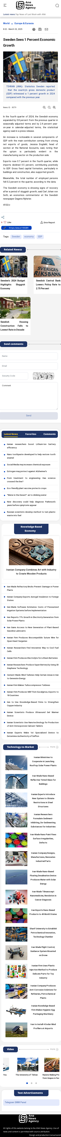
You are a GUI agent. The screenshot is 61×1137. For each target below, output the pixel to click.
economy (29, 236)
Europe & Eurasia (24, 23)
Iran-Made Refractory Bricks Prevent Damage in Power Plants (33, 588)
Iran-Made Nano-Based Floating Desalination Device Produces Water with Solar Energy (43, 878)
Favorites (30, 434)
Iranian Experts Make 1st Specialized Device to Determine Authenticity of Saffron (33, 734)
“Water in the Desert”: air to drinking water (26, 495)
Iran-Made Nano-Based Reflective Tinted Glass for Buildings (43, 780)
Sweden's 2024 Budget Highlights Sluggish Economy (12, 284)
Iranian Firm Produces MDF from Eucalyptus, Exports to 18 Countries (33, 694)
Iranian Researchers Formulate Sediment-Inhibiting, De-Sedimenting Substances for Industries (43, 820)
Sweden (16, 236)
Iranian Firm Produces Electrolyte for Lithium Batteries (32, 658)
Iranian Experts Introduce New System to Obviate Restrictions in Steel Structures (43, 800)
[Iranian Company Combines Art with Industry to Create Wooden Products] (31, 552)
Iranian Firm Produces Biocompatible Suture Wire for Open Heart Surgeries (33, 639)
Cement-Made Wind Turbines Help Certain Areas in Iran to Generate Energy (33, 677)
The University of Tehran (19, 1075)
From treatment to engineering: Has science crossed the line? (31, 480)
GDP (40, 236)
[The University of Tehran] (20, 1065)
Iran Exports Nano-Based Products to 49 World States (43, 912)
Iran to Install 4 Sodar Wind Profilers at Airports (43, 1026)
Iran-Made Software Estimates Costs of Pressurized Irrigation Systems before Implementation (33, 609)
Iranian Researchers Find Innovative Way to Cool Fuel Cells (33, 649)
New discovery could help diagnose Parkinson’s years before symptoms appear (31, 503)
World (6, 23)
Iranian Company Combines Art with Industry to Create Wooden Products (31, 572)
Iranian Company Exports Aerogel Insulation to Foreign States (33, 598)
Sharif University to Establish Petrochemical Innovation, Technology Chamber (43, 933)
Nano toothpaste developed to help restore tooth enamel (31, 456)
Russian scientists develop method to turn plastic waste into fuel (31, 514)
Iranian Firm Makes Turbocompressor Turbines (28, 685)
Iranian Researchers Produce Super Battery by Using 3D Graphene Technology (33, 666)
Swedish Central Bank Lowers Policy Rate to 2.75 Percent (48, 284)
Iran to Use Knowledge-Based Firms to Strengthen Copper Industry (33, 704)
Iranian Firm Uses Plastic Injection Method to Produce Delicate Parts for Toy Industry (43, 972)
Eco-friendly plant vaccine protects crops (26, 488)
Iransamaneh (55, 1135)
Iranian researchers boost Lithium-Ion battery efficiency (31, 446)
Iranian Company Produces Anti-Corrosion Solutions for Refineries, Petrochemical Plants (43, 992)
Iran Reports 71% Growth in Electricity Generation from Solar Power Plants (33, 619)
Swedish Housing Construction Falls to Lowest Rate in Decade (14, 326)
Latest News (11, 434)
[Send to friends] (46, 29)
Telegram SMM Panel (15, 1102)
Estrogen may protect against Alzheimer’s (27, 471)
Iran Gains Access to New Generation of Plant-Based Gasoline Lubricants (33, 629)
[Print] (33, 29)
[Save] (40, 29)
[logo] (29, 5)
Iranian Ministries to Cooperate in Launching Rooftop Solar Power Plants (43, 761)
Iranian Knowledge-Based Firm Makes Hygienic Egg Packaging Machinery (43, 1010)
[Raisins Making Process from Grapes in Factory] (47, 1065)
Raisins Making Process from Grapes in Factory (46, 1077)
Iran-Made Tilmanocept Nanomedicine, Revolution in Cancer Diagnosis (43, 896)
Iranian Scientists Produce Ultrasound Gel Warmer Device (33, 714)
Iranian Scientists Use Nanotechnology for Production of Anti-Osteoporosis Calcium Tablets (33, 724)
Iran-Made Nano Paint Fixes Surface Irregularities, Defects (43, 838)
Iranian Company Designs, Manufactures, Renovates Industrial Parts (43, 857)
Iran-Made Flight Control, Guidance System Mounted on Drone (43, 951)
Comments (49, 434)
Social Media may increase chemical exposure (28, 464)
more (52, 746)
